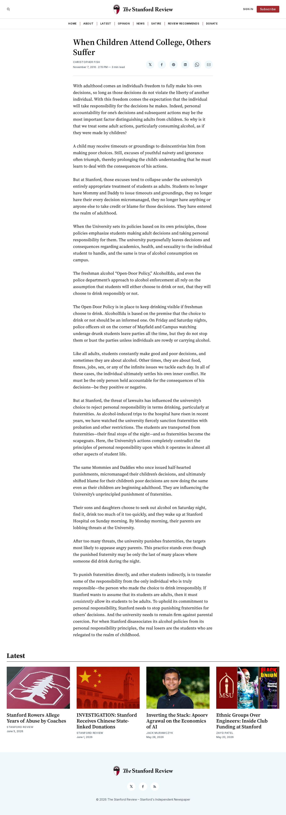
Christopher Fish (86, 62)
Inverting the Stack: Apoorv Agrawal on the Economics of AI (177, 720)
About (88, 23)
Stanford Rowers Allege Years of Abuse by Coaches (36, 717)
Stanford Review (20, 727)
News (141, 23)
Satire (156, 23)
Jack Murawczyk (159, 732)
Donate (212, 23)
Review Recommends (183, 23)
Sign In (248, 9)
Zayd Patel (224, 732)
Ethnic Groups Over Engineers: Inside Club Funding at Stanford (242, 720)
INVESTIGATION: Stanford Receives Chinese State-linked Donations (107, 720)
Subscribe (268, 9)
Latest (105, 23)
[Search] (8, 9)
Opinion (124, 23)
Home (72, 23)
